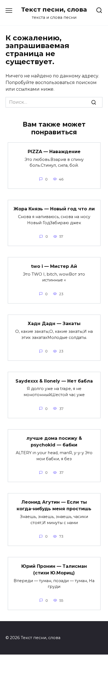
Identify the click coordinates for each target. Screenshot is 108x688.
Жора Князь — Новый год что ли (54, 208)
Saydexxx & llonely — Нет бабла (54, 380)
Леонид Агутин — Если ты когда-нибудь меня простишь (54, 505)
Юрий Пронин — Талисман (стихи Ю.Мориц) (54, 569)
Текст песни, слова (54, 9)
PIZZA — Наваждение (54, 151)
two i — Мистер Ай (54, 266)
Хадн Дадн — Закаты (54, 323)
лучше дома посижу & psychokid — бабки (54, 442)
